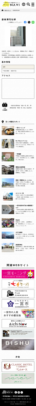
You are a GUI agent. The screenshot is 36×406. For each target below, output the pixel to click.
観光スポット (8, 10)
